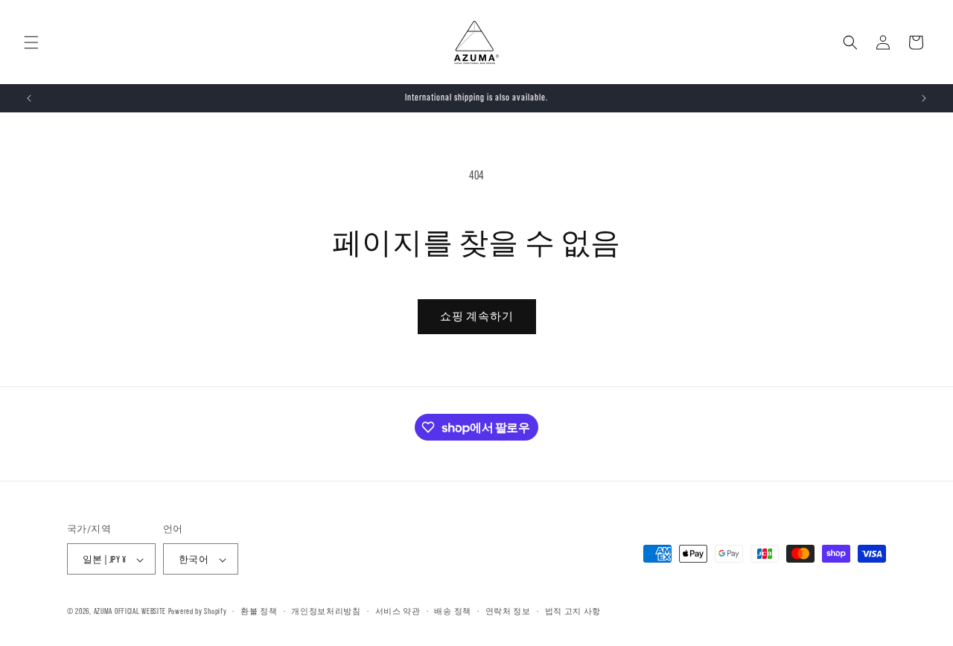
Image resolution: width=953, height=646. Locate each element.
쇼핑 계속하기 (477, 316)
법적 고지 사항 (573, 611)
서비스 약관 (398, 611)
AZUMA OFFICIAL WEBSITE (130, 611)
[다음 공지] (924, 98)
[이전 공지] (29, 98)
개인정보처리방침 (326, 611)
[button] (31, 42)
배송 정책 (452, 611)
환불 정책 (259, 611)
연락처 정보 (508, 611)
